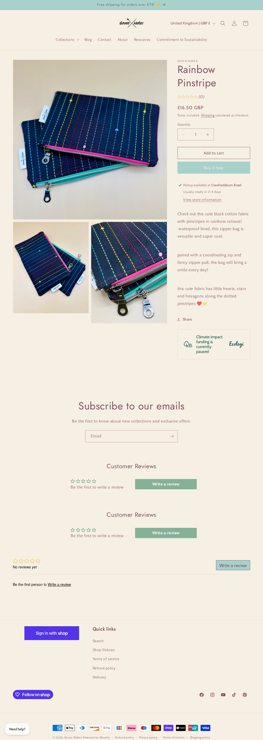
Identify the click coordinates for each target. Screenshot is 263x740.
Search (98, 641)
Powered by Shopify (96, 737)
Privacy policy (148, 737)
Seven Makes (73, 737)
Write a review (166, 484)
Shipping (208, 115)
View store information (202, 199)
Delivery (99, 677)
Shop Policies (104, 650)
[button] (67, 39)
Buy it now (213, 167)
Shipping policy (200, 737)
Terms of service (106, 659)
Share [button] (187, 319)
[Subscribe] (171, 436)
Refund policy (104, 668)
